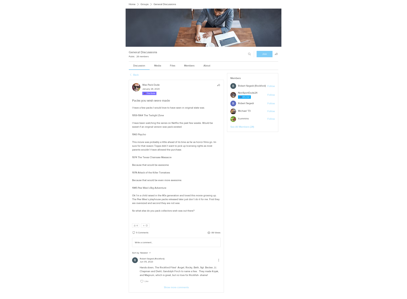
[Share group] (276, 54)
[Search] (249, 54)
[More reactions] (145, 225)
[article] (176, 186)
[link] (139, 65)
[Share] (219, 85)
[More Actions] (219, 260)
